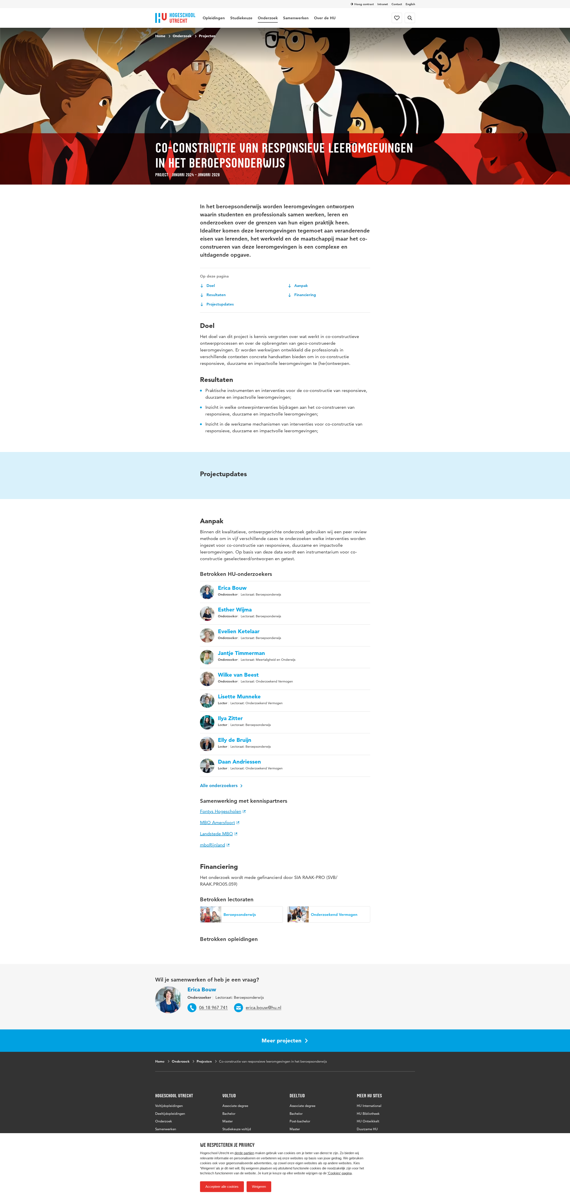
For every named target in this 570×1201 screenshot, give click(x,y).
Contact (396, 4)
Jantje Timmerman (241, 653)
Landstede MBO (216, 833)
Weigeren (259, 1186)
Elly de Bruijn (234, 740)
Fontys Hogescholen (220, 811)
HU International (369, 1106)
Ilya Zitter (230, 718)
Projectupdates (219, 304)
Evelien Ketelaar (239, 631)
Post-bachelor (300, 1121)
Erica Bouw (232, 588)
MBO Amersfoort (217, 822)
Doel (210, 285)
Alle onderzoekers (219, 785)
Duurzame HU (367, 1129)
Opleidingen (214, 18)
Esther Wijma (235, 610)
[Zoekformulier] (410, 18)
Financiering (304, 295)
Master (227, 1121)
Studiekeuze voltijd (236, 1129)
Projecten (207, 36)
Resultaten (215, 295)
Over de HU (325, 18)
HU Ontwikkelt (368, 1121)
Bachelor (228, 1113)
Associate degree (235, 1106)
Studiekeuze (241, 18)
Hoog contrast (364, 4)
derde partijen (244, 1153)
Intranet (382, 4)
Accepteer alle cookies (222, 1186)
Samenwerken (296, 18)
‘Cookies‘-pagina (339, 1173)
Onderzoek (268, 18)
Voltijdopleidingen (169, 1106)
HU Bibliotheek (368, 1113)
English (410, 4)
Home (160, 36)
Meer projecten (281, 1040)
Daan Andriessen (239, 762)
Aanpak (300, 285)
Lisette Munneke (239, 696)
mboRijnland (212, 845)
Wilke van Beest (238, 675)
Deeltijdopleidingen (170, 1113)
